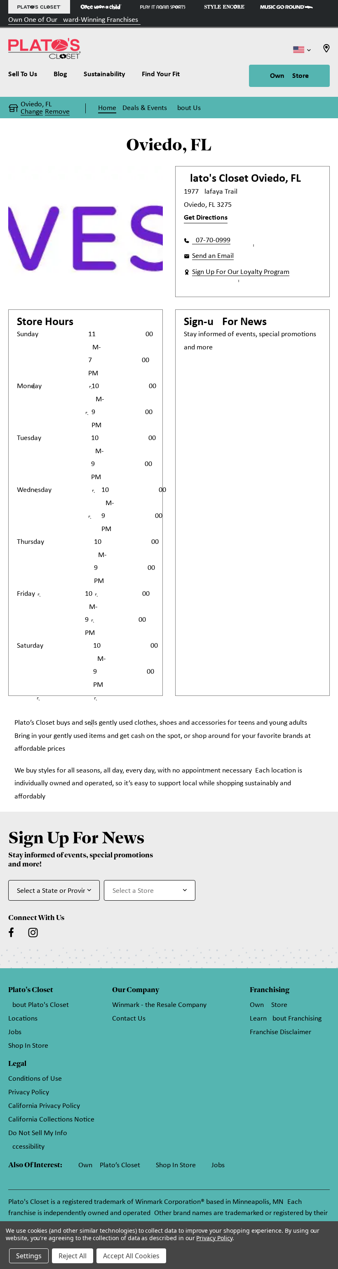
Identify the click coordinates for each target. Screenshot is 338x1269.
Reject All (73, 1255)
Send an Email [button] (213, 256)
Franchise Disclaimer (280, 1032)
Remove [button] (57, 112)
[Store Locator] (326, 51)
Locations (23, 1019)
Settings (29, 1255)
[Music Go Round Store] (286, 7)
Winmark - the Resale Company (159, 1005)
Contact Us (129, 1019)
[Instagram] (33, 932)
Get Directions (206, 218)
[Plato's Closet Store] (39, 7)
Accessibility (26, 1147)
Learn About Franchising (286, 1019)
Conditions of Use (35, 1079)
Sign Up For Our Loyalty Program (240, 272)
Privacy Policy (28, 1092)
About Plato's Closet (38, 1005)
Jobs (14, 1032)
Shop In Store (28, 1046)
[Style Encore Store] (225, 7)
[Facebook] (11, 932)
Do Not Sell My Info (37, 1133)
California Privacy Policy (44, 1106)
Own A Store (289, 76)
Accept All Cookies (131, 1255)
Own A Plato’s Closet (109, 1165)
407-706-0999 (211, 240)
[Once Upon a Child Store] (101, 7)
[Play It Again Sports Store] (163, 7)
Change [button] (32, 112)
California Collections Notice (51, 1120)
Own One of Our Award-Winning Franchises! (74, 20)
